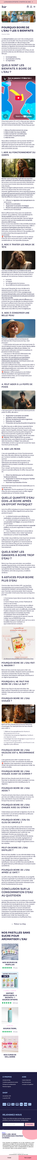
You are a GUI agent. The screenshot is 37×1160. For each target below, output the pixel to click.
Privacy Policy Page (18, 1153)
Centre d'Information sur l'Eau (11, 123)
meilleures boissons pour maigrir (12, 435)
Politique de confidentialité (9, 1084)
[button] (34, 6)
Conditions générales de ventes (10, 1082)
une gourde (16, 616)
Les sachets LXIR (7, 1096)
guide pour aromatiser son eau (18, 147)
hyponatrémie (11, 565)
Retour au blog (20, 924)
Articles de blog (6, 1080)
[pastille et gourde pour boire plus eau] (19, 643)
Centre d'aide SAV (26, 1080)
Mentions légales (7, 1086)
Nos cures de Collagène (10, 1056)
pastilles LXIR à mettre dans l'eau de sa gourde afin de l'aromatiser (18, 233)
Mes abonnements (26, 1082)
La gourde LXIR (6, 1098)
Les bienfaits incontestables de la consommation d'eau (16, 586)
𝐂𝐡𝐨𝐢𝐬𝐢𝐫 (9, 1157)
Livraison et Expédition (27, 1084)
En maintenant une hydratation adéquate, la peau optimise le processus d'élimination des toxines (16, 359)
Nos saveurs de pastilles (9, 963)
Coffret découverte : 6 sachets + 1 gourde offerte (10, 996)
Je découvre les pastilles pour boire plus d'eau (18, 659)
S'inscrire (29, 1124)
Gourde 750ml (10, 1029)
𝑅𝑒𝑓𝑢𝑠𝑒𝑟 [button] (4, 1132)
